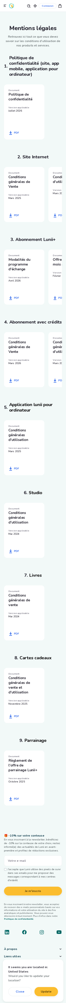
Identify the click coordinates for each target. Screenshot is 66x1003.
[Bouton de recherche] (28, 6)
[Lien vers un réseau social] (7, 932)
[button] (35, 6)
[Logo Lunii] (11, 6)
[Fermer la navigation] (5, 6)
